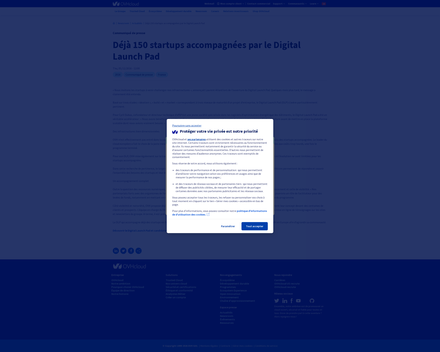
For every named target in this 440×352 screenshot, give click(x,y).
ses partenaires (196, 139)
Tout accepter (254, 226)
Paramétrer (228, 226)
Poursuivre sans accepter (186, 125)
